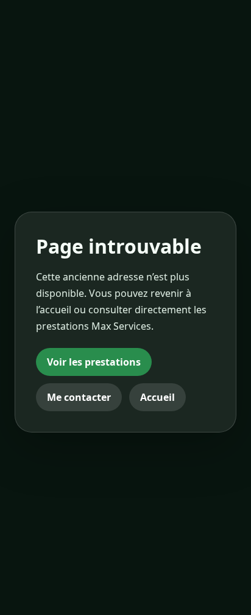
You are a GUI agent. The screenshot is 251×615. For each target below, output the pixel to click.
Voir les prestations (94, 362)
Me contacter (79, 397)
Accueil (157, 397)
